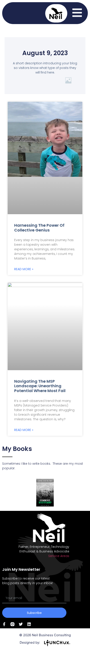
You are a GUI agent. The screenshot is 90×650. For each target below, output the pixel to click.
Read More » (23, 269)
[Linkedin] (29, 624)
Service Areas (58, 556)
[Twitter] (21, 624)
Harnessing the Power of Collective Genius (39, 228)
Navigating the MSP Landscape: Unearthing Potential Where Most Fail (40, 385)
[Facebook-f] (4, 624)
